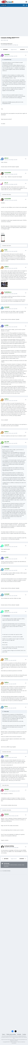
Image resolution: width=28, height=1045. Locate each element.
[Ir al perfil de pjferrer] (2, 159)
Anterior (5, 49)
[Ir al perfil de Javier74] (2, 546)
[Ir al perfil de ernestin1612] (2, 173)
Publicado (10, 56)
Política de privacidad (11, 1034)
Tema (3, 1034)
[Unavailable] (3, 238)
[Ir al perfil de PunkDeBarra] (2, 293)
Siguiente (22, 49)
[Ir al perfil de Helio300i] (2, 55)
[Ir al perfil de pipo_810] (2, 442)
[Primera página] (2, 50)
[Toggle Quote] (3, 59)
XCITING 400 (15, 44)
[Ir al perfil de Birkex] (2, 707)
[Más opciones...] (25, 55)
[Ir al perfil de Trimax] (2, 659)
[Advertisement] (14, 22)
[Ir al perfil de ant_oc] (2, 183)
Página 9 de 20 (14, 49)
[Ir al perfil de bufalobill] (2, 308)
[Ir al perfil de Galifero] (2, 267)
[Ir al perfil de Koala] (2, 250)
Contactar (19, 1034)
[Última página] (26, 50)
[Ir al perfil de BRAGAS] (2, 790)
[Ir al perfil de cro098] (2, 326)
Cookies (24, 1034)
